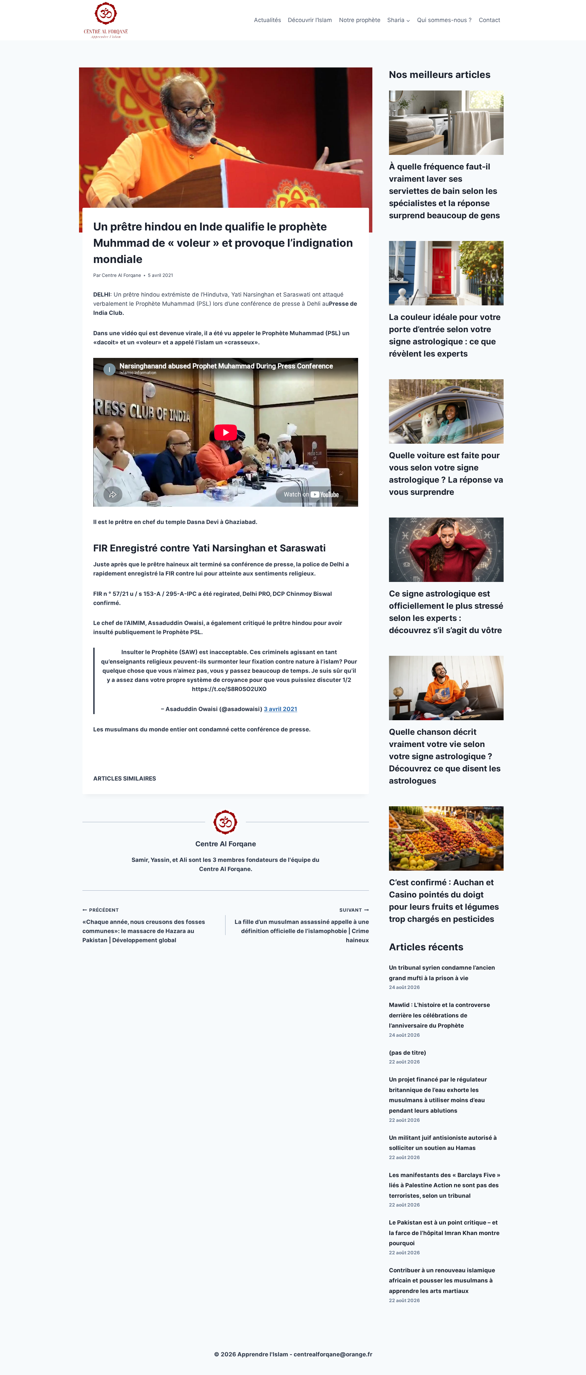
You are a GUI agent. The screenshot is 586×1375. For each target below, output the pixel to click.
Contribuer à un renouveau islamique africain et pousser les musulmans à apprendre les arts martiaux (442, 1280)
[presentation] (446, 122)
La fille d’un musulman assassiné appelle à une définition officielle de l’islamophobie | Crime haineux (302, 925)
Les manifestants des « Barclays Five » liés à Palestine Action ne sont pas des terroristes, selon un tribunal (445, 1185)
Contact (489, 20)
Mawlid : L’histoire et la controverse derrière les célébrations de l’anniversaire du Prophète (439, 1015)
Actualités (267, 20)
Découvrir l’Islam (310, 20)
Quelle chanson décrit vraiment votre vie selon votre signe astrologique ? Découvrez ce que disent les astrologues (445, 756)
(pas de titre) (407, 1052)
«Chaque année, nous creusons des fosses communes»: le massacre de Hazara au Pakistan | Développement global (143, 925)
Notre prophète (359, 20)
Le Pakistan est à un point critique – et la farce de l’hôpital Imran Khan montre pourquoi (444, 1233)
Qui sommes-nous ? (444, 20)
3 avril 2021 (280, 709)
